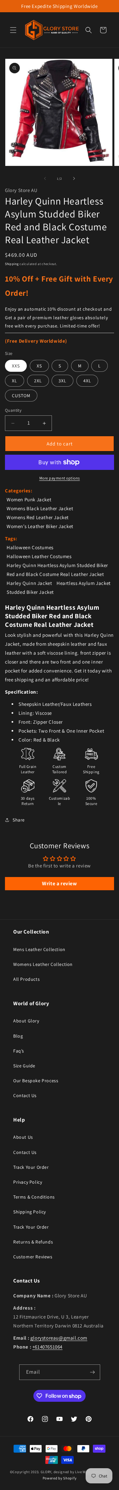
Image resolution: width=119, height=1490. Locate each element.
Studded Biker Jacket (30, 592)
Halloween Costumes (30, 547)
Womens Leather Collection (43, 964)
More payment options (59, 478)
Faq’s (18, 1051)
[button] (13, 30)
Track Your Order (31, 1167)
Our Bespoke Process (35, 1081)
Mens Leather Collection (39, 949)
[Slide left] (45, 178)
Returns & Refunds (33, 1242)
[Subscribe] (92, 1372)
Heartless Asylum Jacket (84, 583)
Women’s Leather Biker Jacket (40, 526)
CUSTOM (21, 396)
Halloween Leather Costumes (39, 556)
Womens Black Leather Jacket (40, 508)
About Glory (26, 1021)
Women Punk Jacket (29, 499)
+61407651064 (47, 1347)
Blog (18, 1036)
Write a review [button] (59, 883)
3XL (62, 381)
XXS (16, 366)
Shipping (12, 264)
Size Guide (24, 1066)
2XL (38, 381)
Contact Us (25, 1095)
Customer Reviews (33, 1257)
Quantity (13, 410)
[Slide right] (74, 178)
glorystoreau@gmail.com (58, 1338)
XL (14, 381)
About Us (23, 1137)
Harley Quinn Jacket (29, 583)
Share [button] (19, 820)
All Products (26, 979)
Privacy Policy (27, 1182)
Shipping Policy (29, 1212)
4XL (87, 381)
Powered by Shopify (60, 1478)
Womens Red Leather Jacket (38, 517)
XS (39, 366)
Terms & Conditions (34, 1197)
